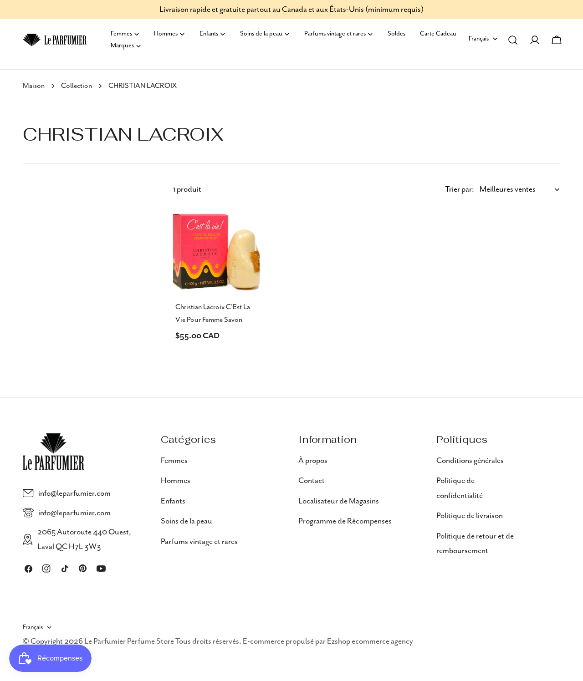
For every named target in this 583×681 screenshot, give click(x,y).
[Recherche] (513, 40)
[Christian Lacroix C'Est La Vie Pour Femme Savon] (216, 251)
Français (479, 38)
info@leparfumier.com (74, 493)
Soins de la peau (186, 521)
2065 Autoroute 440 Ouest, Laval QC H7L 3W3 (84, 539)
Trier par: (459, 189)
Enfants (173, 500)
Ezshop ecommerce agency (370, 641)
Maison (34, 86)
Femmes (174, 460)
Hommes (175, 480)
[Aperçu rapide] (246, 228)
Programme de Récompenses (345, 521)
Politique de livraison (469, 515)
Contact (311, 480)
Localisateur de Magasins (338, 500)
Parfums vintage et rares (199, 541)
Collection (76, 86)
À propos (312, 460)
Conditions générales (470, 460)
